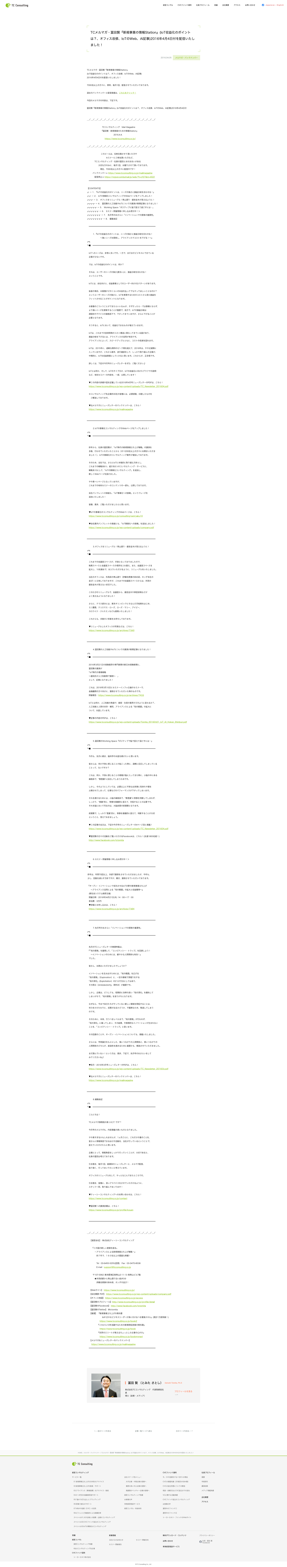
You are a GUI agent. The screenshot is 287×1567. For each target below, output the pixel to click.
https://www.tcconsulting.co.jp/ (120, 138)
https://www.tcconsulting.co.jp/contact (108, 1198)
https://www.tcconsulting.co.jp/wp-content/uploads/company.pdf (121, 527)
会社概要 (225, 5)
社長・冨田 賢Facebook (207, 1542)
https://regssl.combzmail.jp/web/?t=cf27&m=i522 (130, 177)
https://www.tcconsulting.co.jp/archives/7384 (111, 909)
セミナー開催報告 (115, 1544)
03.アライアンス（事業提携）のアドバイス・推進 (91, 1490)
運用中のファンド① (170, 1508)
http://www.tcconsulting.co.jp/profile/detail (133, 1302)
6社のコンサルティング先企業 (84, 1548)
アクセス (237, 5)
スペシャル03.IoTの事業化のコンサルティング (90, 1526)
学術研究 (205, 1481)
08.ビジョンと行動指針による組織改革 (87, 1513)
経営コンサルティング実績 (133, 1495)
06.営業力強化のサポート (83, 1504)
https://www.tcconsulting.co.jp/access (124, 1298)
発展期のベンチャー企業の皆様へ (137, 1490)
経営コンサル (168, 5)
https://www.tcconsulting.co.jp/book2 (118, 1321)
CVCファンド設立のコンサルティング (176, 1499)
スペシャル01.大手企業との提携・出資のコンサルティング (94, 1517)
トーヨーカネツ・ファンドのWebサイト (177, 1517)
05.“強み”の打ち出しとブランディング (87, 1499)
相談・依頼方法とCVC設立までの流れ (176, 1490)
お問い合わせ (250, 5)
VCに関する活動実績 (170, 1495)
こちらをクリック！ (127, 93)
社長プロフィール (203, 5)
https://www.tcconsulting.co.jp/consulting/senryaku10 (116, 516)
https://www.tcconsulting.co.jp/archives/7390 (111, 630)
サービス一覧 (77, 1477)
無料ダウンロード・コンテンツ (174, 1535)
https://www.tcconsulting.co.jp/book (118, 1329)
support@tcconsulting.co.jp (117, 1267)
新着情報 (112, 1535)
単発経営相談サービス (132, 1504)
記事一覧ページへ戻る (143, 1431)
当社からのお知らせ (116, 1540)
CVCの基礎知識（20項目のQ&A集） (176, 1481)
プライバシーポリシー (207, 1535)
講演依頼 (205, 1486)
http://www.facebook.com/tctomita (106, 840)
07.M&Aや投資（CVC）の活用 (85, 1508)
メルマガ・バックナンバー (186, 57)
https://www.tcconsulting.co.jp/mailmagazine (130, 173)
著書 (203, 1477)
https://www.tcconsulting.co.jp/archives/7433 (121, 695)
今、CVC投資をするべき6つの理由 (175, 1477)
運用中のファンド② (170, 1513)
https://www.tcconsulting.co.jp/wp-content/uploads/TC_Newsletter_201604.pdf (128, 386)
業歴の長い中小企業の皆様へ (136, 1486)
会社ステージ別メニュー (132, 1477)
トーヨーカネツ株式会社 (82, 1557)
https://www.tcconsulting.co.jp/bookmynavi (121, 1336)
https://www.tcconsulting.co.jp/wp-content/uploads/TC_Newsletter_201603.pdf (128, 1069)
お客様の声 (128, 1499)
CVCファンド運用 (184, 5)
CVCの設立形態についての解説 (174, 1486)
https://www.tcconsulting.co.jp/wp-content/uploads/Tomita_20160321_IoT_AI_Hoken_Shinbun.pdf (138, 722)
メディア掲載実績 (208, 1490)
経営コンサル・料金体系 (132, 1508)
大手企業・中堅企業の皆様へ (136, 1481)
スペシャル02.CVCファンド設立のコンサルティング (92, 1522)
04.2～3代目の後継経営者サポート (86, 1495)
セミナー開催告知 (142, 1540)
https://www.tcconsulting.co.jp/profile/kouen (111, 1210)
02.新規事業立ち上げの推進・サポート (87, 1486)
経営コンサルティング (80, 1473)
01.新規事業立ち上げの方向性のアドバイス (89, 1481)
